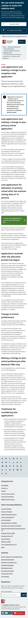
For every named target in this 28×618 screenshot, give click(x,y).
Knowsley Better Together (9, 523)
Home (4, 47)
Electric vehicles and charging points (11, 557)
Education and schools (14, 47)
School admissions (9, 49)
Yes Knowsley (5, 576)
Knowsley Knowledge (7, 565)
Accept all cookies (14, 24)
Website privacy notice (8, 499)
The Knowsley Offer (7, 574)
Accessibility (4, 485)
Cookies (3, 491)
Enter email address (6, 591)
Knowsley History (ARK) (8, 533)
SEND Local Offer (6, 542)
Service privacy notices (8, 494)
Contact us (4, 488)
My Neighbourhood (6, 568)
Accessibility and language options (15, 36)
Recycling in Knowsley (7, 571)
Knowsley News (5, 539)
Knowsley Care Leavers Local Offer (11, 526)
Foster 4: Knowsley (6, 517)
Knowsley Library (6, 536)
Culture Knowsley (6, 509)
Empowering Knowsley (7, 559)
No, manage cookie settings (14, 30)
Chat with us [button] (20, 613)
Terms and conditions (7, 496)
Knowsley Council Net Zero (9, 562)
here (15, 249)
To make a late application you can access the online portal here (12, 220)
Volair (2, 547)
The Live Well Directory (8, 544)
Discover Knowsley (6, 512)
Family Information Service (9, 514)
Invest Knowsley (6, 520)
